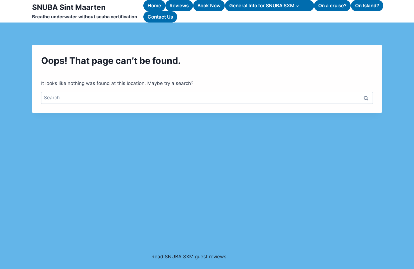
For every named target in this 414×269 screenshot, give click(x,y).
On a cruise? (332, 5)
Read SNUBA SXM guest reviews (189, 256)
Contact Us (160, 17)
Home (154, 5)
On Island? (367, 5)
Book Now (209, 5)
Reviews (179, 5)
